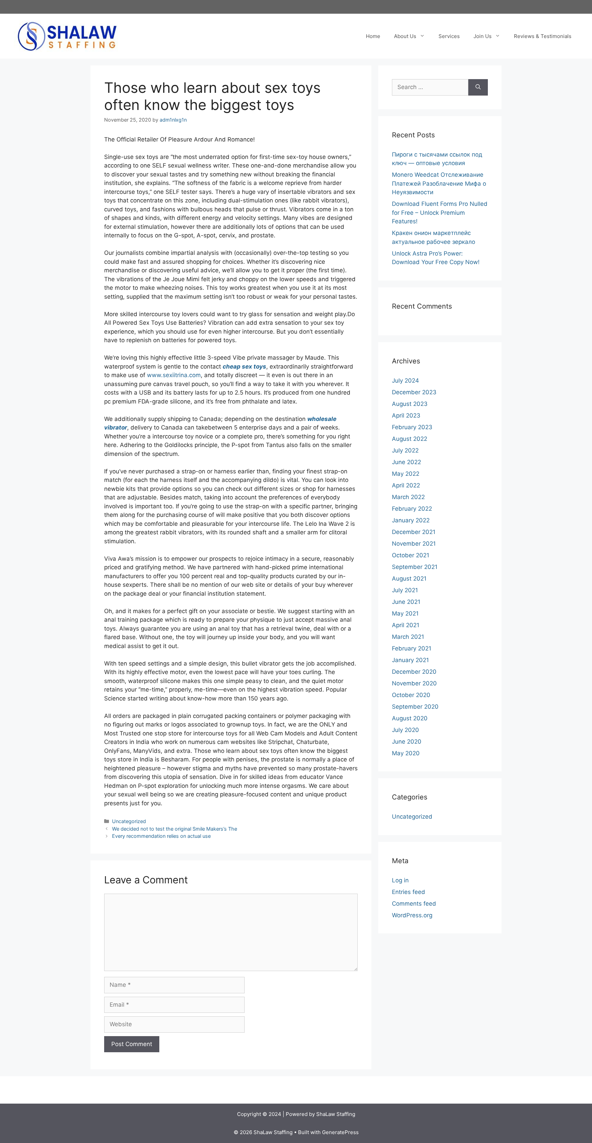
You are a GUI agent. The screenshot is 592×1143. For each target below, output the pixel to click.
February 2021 (411, 648)
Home (373, 36)
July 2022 (405, 450)
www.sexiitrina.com (174, 375)
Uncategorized (129, 821)
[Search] (478, 87)
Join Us (482, 36)
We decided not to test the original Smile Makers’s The (174, 829)
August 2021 (409, 578)
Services (449, 36)
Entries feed (408, 892)
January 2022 (411, 520)
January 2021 (410, 660)
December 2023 (414, 392)
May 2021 (405, 613)
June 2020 (406, 741)
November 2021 (414, 543)
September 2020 (415, 706)
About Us (405, 36)
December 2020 (414, 671)
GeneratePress (340, 1132)
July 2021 (405, 590)
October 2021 (410, 555)
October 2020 (411, 695)
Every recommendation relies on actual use (161, 836)
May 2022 (405, 473)
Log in (400, 880)
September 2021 (414, 566)
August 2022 (409, 438)
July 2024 (405, 380)
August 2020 (410, 718)
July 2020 (405, 729)
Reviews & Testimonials (542, 36)
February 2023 (412, 427)
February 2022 (412, 508)
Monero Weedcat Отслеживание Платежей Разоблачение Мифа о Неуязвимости (439, 183)
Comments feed (414, 903)
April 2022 (406, 485)
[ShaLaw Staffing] (67, 35)
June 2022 (406, 462)
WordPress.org (412, 915)
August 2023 (410, 403)
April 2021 (405, 625)
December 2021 (413, 532)
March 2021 (408, 636)
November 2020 (414, 683)
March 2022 (408, 497)
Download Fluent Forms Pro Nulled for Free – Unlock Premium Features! (440, 212)
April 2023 (406, 415)
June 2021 (406, 601)
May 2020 (406, 753)
